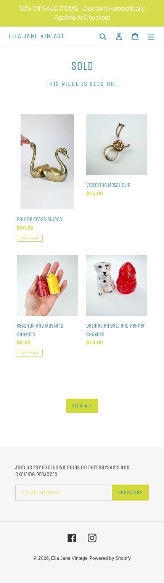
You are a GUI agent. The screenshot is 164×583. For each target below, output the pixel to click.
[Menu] (151, 36)
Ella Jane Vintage (36, 36)
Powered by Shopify (110, 558)
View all (82, 406)
